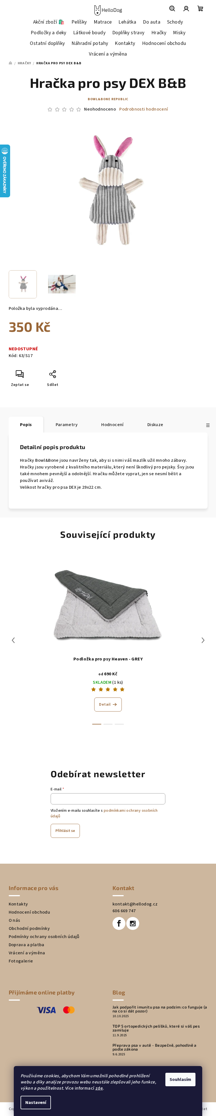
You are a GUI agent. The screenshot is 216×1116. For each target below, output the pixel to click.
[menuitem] (49, 22)
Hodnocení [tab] (112, 425)
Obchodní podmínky (29, 928)
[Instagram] (132, 923)
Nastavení (35, 1102)
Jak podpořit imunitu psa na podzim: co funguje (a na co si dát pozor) (159, 1009)
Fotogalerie (21, 961)
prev (13, 640)
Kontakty (18, 904)
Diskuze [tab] (155, 425)
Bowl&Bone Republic (108, 99)
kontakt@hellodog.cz (135, 904)
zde (99, 1088)
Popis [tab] (26, 425)
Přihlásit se (65, 831)
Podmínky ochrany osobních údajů (44, 937)
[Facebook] (118, 923)
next (203, 640)
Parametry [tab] (67, 425)
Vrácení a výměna (27, 953)
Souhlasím (180, 1079)
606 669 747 (124, 911)
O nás (14, 920)
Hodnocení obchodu (29, 912)
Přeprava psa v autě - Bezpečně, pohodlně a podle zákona (154, 1047)
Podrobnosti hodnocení (143, 109)
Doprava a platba (26, 945)
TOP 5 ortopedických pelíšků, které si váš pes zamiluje (156, 1028)
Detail (105, 704)
